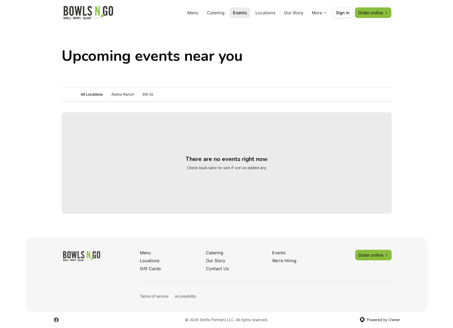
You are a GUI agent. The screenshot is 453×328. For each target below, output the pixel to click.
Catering (216, 12)
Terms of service (154, 296)
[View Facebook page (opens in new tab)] (56, 320)
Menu (193, 12)
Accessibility (185, 296)
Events (240, 12)
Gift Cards (150, 268)
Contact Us (217, 268)
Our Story (293, 12)
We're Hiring (284, 260)
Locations (265, 12)
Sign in (343, 12)
